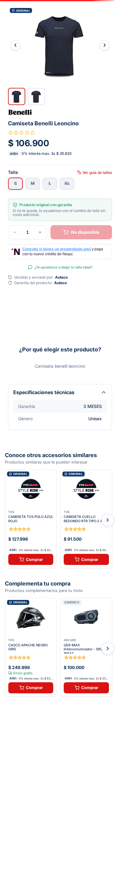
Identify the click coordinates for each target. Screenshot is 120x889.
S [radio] (15, 183)
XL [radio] (67, 183)
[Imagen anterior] (15, 45)
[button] (60, 45)
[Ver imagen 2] (36, 96)
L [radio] (50, 183)
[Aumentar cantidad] (40, 232)
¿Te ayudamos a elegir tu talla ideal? (63, 267)
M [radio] (33, 183)
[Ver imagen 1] (16, 96)
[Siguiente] (108, 520)
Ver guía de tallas (97, 172)
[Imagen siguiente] (105, 45)
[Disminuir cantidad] (14, 232)
